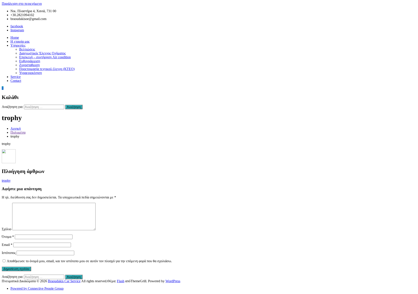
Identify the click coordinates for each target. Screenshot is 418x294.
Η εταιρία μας (20, 41)
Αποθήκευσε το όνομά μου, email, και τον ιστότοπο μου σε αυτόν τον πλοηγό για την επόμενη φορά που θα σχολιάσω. (89, 261)
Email (7, 245)
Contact (15, 80)
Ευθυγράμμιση (29, 61)
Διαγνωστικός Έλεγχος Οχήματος (42, 53)
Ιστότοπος (9, 253)
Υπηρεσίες (17, 45)
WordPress (172, 281)
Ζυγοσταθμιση (29, 65)
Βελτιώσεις (27, 49)
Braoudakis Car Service (64, 281)
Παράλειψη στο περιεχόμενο (22, 3)
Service (15, 77)
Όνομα (8, 237)
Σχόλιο (6, 229)
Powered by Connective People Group (37, 288)
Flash (120, 281)
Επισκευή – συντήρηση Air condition (45, 57)
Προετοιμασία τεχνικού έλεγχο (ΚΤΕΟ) (47, 69)
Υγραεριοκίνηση (30, 73)
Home (14, 37)
